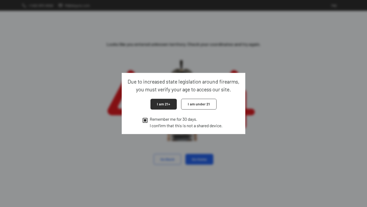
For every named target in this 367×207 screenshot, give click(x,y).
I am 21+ (163, 104)
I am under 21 (199, 104)
